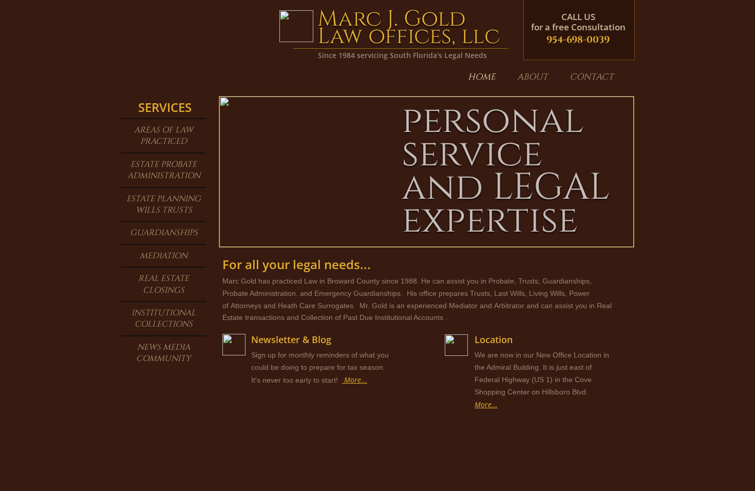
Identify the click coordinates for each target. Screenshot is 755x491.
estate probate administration (163, 170)
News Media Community (163, 353)
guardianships (164, 232)
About (532, 77)
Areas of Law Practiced (163, 135)
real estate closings (163, 284)
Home (482, 77)
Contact (592, 77)
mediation (163, 255)
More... (486, 404)
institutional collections (163, 318)
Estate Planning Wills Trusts (163, 204)
